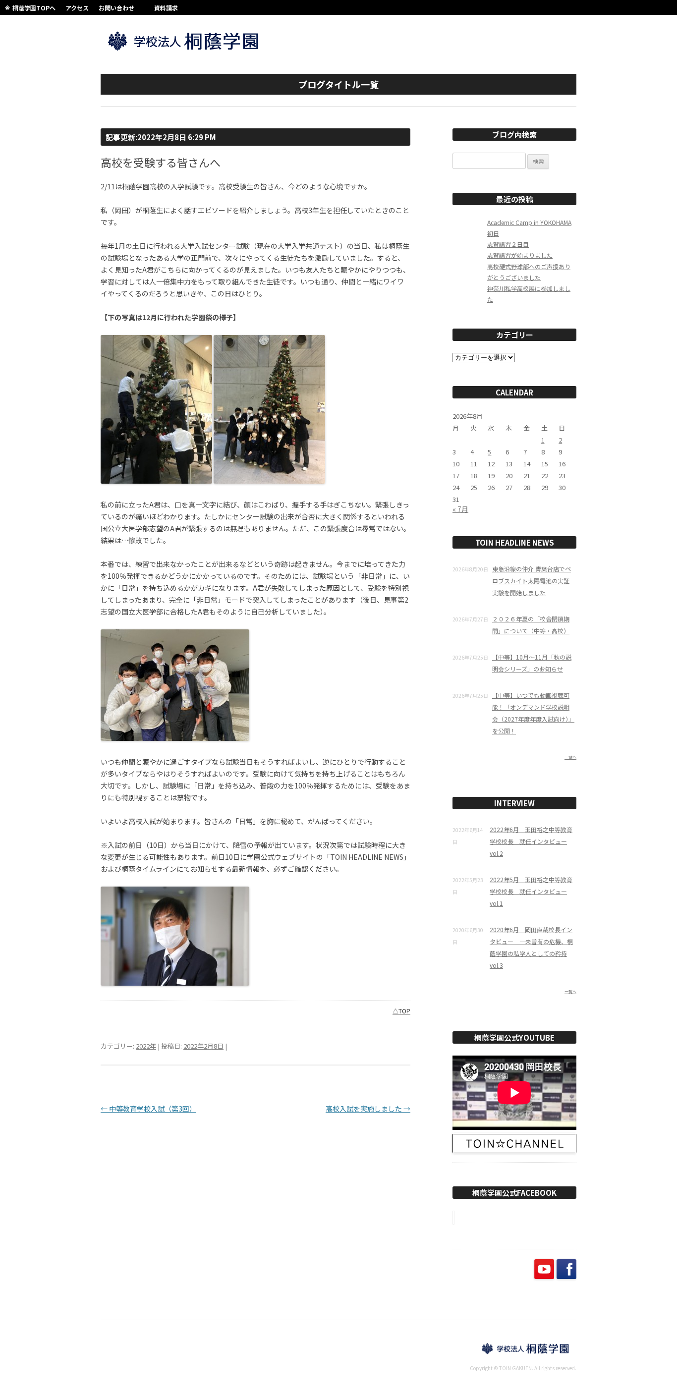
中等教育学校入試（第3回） (148, 1109)
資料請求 (166, 7)
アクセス (77, 7)
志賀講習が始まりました (520, 255)
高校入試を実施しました (368, 1109)
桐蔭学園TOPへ (34, 7)
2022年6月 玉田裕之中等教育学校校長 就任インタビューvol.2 (531, 841)
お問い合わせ (116, 7)
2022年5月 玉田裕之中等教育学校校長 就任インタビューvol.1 (531, 891)
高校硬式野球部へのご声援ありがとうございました (528, 271)
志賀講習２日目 (508, 244)
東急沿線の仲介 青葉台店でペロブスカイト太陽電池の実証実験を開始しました (531, 580)
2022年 (146, 1046)
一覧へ (570, 757)
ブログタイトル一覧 (338, 84)
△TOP (401, 1010)
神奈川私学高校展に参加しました (528, 293)
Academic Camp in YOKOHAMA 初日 (529, 227)
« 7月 (460, 509)
